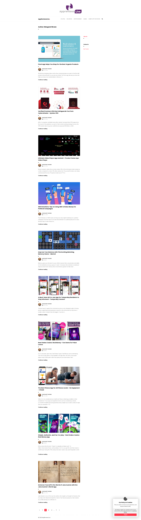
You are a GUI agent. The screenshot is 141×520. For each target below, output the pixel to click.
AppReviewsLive (43, 19)
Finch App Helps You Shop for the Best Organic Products (58, 64)
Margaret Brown (47, 68)
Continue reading (42, 79)
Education (69, 18)
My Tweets (86, 49)
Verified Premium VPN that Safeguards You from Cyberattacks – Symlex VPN (55, 112)
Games (85, 18)
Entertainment (78, 18)
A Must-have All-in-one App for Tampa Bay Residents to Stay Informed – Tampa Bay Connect (58, 298)
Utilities (63, 18)
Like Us (85, 36)
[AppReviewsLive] (70, 8)
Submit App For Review (94, 18)
